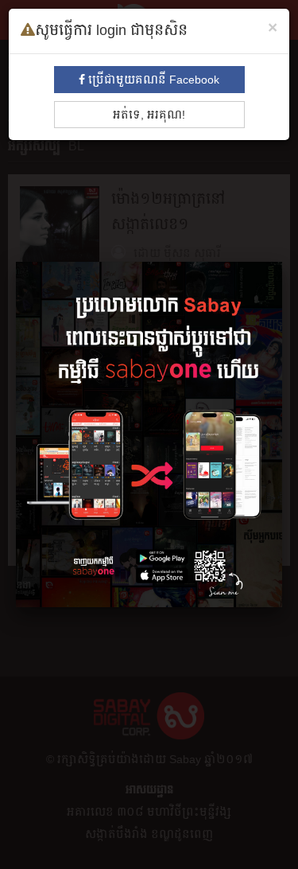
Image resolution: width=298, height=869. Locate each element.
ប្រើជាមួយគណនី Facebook (152, 79)
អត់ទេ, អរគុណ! (149, 114)
